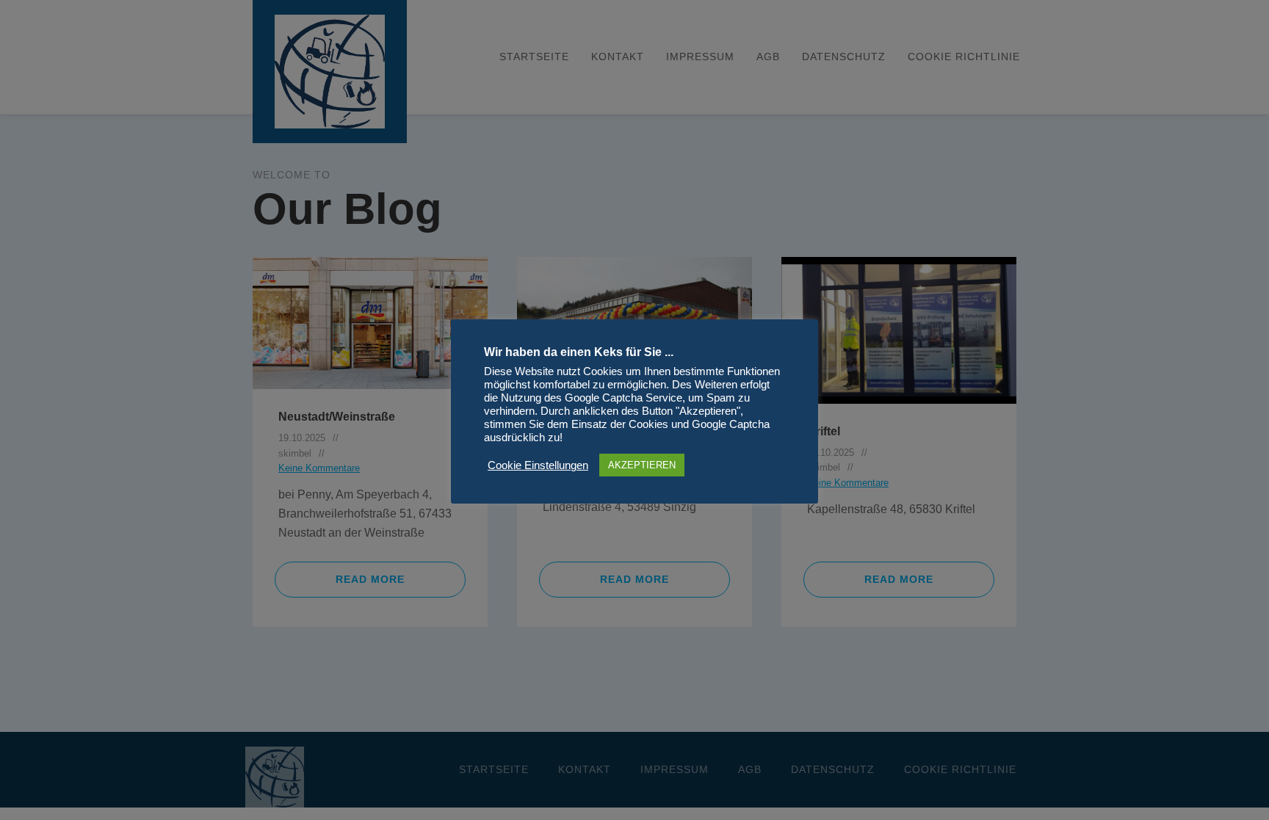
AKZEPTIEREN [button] (642, 465)
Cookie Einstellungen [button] (538, 465)
